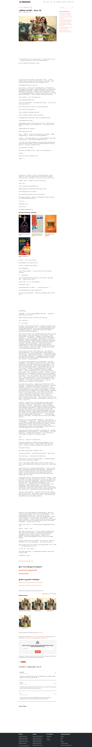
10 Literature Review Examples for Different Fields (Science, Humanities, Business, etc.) (65, 24)
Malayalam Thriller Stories (23, 739)
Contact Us (49, 739)
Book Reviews (43, 636)
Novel (48, 1)
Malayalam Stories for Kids (23, 741)
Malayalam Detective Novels (37, 745)
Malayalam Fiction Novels (37, 738)
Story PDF (64, 1)
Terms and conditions (64, 743)
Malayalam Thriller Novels (37, 741)
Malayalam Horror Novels (37, 743)
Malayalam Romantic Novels (38, 736)
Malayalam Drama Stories (23, 738)
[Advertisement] (37, 51)
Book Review (59, 1)
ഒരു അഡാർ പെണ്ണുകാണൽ (28, 570)
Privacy (62, 738)
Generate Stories (40, 632)
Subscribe (38, 651)
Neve (20, 745)
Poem (54, 1)
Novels (32, 636)
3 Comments (31, 12)
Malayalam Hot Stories (22, 743)
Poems (38, 636)
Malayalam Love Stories (23, 736)
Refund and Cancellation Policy (66, 745)
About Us (48, 738)
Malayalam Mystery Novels (37, 739)
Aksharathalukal (64, 11)
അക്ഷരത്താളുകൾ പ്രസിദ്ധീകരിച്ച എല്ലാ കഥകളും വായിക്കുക (30, 585)
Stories (35, 636)
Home (44, 1)
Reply (55, 672)
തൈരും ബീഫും (24, 573)
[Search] (72, 8)
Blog (61, 739)
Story (51, 1)
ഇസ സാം (21, 12)
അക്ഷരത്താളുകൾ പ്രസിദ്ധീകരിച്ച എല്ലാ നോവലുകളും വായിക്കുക (31, 582)
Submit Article (49, 736)
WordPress (27, 745)
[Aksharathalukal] (25, 1)
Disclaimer (62, 741)
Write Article (69, 1)
